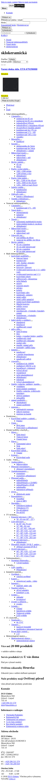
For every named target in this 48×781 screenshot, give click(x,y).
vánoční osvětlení (23, 576)
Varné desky (16, 210)
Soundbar (20, 499)
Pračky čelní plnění (19, 178)
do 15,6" (19, 622)
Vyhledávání (6, 30)
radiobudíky (21, 487)
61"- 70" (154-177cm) (25, 556)
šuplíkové (20, 141)
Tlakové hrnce (22, 437)
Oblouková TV (22, 508)
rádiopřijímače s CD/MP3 (26, 483)
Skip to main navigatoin (27, 2)
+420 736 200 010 (12, 764)
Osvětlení (15, 574)
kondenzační (21, 190)
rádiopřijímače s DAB (25, 485)
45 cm (18, 164)
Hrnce (13, 432)
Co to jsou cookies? (14, 722)
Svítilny (14, 595)
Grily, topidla (16, 567)
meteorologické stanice (25, 641)
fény (18, 334)
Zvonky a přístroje (18, 602)
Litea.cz (12, 779)
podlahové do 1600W (25, 364)
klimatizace (20, 201)
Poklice (19, 421)
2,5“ (18, 634)
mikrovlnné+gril (22, 233)
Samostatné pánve (23, 444)
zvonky (19, 604)
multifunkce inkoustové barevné (29, 629)
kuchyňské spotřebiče (20, 256)
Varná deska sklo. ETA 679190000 (19, 69)
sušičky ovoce (22, 306)
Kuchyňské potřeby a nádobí (23, 418)
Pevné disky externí (19, 631)
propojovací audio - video (26, 581)
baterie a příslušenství (25, 196)
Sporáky (14, 144)
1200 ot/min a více (23, 173)
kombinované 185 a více (26, 135)
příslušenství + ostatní (25, 151)
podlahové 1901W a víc (26, 366)
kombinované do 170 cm (26, 130)
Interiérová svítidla (23, 611)
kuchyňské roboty (23, 277)
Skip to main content (9, 2)
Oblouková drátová (24, 505)
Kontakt (9, 13)
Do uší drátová (22, 510)
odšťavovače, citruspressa (26, 279)
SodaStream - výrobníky (26, 315)
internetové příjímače (24, 489)
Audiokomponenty (18, 471)
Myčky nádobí (17, 162)
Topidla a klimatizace (19, 199)
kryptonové (21, 599)
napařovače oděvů (23, 359)
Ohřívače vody (17, 194)
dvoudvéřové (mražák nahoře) (28, 128)
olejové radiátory (23, 396)
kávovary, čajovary (24, 267)
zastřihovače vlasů (23, 338)
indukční (19, 215)
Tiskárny (14, 625)
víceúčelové (21, 373)
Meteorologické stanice (20, 638)
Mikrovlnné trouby (18, 153)
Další (8, 110)
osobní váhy (21, 343)
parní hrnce (20, 309)
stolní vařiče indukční (25, 299)
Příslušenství (21, 570)
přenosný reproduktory (25, 469)
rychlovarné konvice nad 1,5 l (28, 274)
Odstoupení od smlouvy (15, 719)
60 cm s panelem (23, 249)
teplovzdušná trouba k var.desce (29, 224)
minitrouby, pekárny (24, 295)
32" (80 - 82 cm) (23, 526)
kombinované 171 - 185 (26, 132)
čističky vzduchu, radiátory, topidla (25, 384)
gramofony (20, 473)
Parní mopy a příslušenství (27, 428)
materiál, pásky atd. (24, 586)
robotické (20, 380)
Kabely (14, 579)
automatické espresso (24, 409)
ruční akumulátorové (24, 375)
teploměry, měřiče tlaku (25, 347)
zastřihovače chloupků (25, 341)
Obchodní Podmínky (14, 715)
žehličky (14, 350)
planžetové (20, 322)
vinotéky (19, 137)
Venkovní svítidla (23, 613)
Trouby (14, 219)
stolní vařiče (21, 297)
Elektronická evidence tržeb (17, 726)
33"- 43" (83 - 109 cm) (25, 528)
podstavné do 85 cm (24, 119)
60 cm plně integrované (25, 251)
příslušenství (21, 160)
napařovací (20, 352)
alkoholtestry (21, 402)
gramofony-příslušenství (26, 476)
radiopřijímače (22, 480)
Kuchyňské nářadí (18, 451)
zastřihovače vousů (24, 327)
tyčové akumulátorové (25, 382)
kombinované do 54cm (25, 148)
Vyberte (12, 59)
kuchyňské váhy (23, 293)
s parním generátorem (25, 354)
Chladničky (16, 116)
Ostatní (19, 453)
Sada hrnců (20, 434)
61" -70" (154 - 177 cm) (26, 535)
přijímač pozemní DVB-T (26, 547)
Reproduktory (17, 496)
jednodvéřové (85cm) (25, 123)
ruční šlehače (21, 281)
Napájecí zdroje (17, 588)
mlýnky (19, 288)
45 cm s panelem (23, 244)
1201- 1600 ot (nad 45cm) (27, 185)
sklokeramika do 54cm (25, 146)
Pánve (13, 441)
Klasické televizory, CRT (21, 517)
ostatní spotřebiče (18, 400)
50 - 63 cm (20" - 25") (25, 519)
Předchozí (10, 105)
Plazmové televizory (19, 540)
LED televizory (17, 521)
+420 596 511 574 (8, 703)
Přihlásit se (6, 17)
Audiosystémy (17, 462)
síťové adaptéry (22, 590)
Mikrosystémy (22, 464)
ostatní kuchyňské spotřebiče (28, 302)
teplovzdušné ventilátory (26, 389)
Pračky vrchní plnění (19, 169)
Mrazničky (15, 139)
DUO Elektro (13, 776)
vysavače (15, 361)
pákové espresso (23, 412)
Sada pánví (20, 448)
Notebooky (15, 620)
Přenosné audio (17, 478)
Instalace (14, 583)
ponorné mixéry (22, 286)
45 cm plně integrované (25, 247)
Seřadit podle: (6, 62)
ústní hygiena (21, 331)
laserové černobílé (23, 627)
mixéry (19, 283)
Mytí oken (20, 425)
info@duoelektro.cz (9, 705)
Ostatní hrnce (21, 439)
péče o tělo (15, 329)
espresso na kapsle (23, 414)
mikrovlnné (21, 155)
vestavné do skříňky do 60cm (28, 240)
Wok (18, 446)
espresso (14, 407)
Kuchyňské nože (23, 457)
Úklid (13, 423)
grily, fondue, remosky (25, 263)
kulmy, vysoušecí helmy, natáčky (29, 336)
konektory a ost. (22, 592)
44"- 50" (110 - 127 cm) (26, 531)
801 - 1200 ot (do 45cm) (26, 180)
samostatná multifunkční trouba (29, 222)
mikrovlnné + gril (23, 157)
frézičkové (20, 325)
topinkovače (21, 260)
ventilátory (20, 386)
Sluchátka (15, 503)
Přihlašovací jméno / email (11, 20)
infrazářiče (20, 398)
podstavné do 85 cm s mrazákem (29, 121)
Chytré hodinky (22, 563)
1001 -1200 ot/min (23, 171)
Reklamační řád (12, 717)
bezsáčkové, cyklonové (25, 368)
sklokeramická (22, 212)
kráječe (19, 290)
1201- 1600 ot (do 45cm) (26, 183)
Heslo (3, 22)
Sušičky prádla (17, 187)
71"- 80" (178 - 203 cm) (26, 538)
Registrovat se (23, 25)
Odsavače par (16, 235)
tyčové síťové (21, 370)
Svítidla (14, 606)
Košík (4, 35)
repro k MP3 (21, 501)
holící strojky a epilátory (21, 320)
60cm (18, 167)
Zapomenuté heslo (8, 25)
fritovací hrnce (22, 258)
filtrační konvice (22, 304)
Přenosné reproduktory (20, 467)
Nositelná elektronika (19, 560)
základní (19, 597)
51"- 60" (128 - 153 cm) (26, 533)
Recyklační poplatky (14, 724)
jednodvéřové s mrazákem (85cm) (30, 125)
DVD (13, 492)
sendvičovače (21, 265)
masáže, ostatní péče (24, 345)
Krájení (14, 455)
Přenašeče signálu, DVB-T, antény (25, 544)
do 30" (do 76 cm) (23, 524)
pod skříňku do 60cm (25, 238)
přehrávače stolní (23, 494)
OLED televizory (18, 549)
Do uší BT (20, 512)
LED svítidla (21, 615)
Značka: (4, 59)
